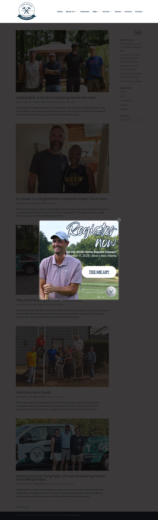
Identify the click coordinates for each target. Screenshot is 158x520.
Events (118, 12)
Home (60, 12)
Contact (128, 12)
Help (95, 12)
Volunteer (84, 12)
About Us (70, 12)
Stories (105, 12)
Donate (138, 12)
